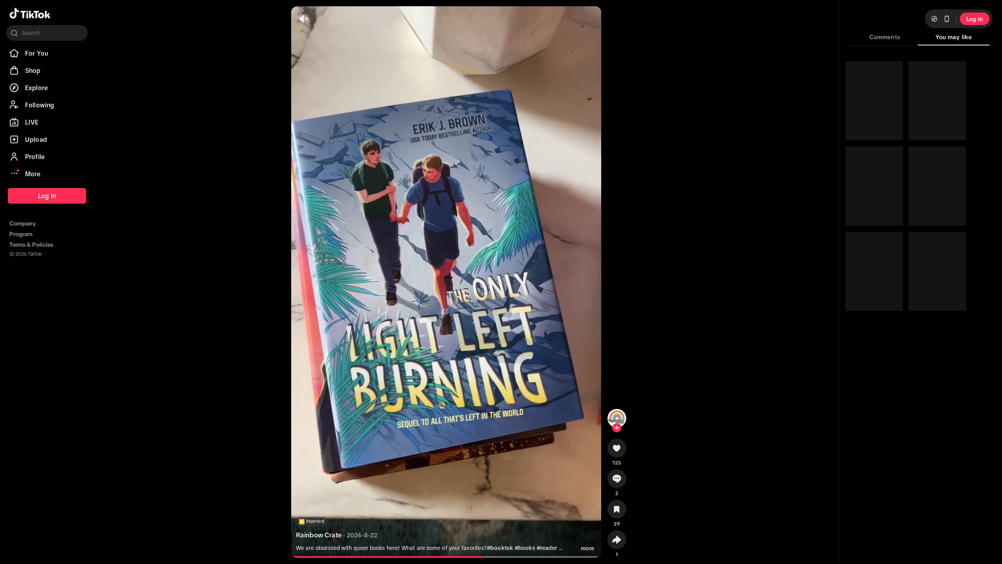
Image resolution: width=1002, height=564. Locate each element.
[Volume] (303, 18)
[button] (616, 451)
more (587, 548)
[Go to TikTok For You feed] (29, 13)
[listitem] (47, 53)
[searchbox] (47, 33)
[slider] (415, 557)
